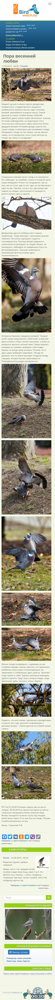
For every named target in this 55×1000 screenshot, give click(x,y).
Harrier (6, 857)
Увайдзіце (6, 840)
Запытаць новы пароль (18, 960)
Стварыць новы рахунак (18, 958)
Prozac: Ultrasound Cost (15, 41)
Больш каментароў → (14, 35)
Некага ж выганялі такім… (16, 26)
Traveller (24, 66)
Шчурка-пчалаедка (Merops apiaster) (20, 47)
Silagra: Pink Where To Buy (16, 44)
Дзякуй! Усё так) (12, 31)
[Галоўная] (26, 10)
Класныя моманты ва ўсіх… (17, 29)
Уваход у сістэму (20, 952)
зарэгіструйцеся (20, 840)
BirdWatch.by (17, 992)
